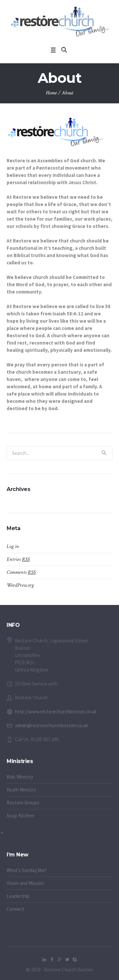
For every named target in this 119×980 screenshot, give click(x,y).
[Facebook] (52, 959)
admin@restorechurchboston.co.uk (51, 725)
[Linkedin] (44, 959)
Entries (18, 559)
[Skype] (74, 959)
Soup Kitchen (20, 815)
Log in (13, 546)
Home (51, 92)
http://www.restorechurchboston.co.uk (56, 711)
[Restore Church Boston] (60, 21)
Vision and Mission (25, 883)
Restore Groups (23, 802)
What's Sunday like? (27, 870)
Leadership (18, 896)
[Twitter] (67, 959)
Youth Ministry (21, 790)
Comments (21, 572)
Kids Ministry (20, 777)
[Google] (59, 959)
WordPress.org (20, 585)
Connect (15, 909)
